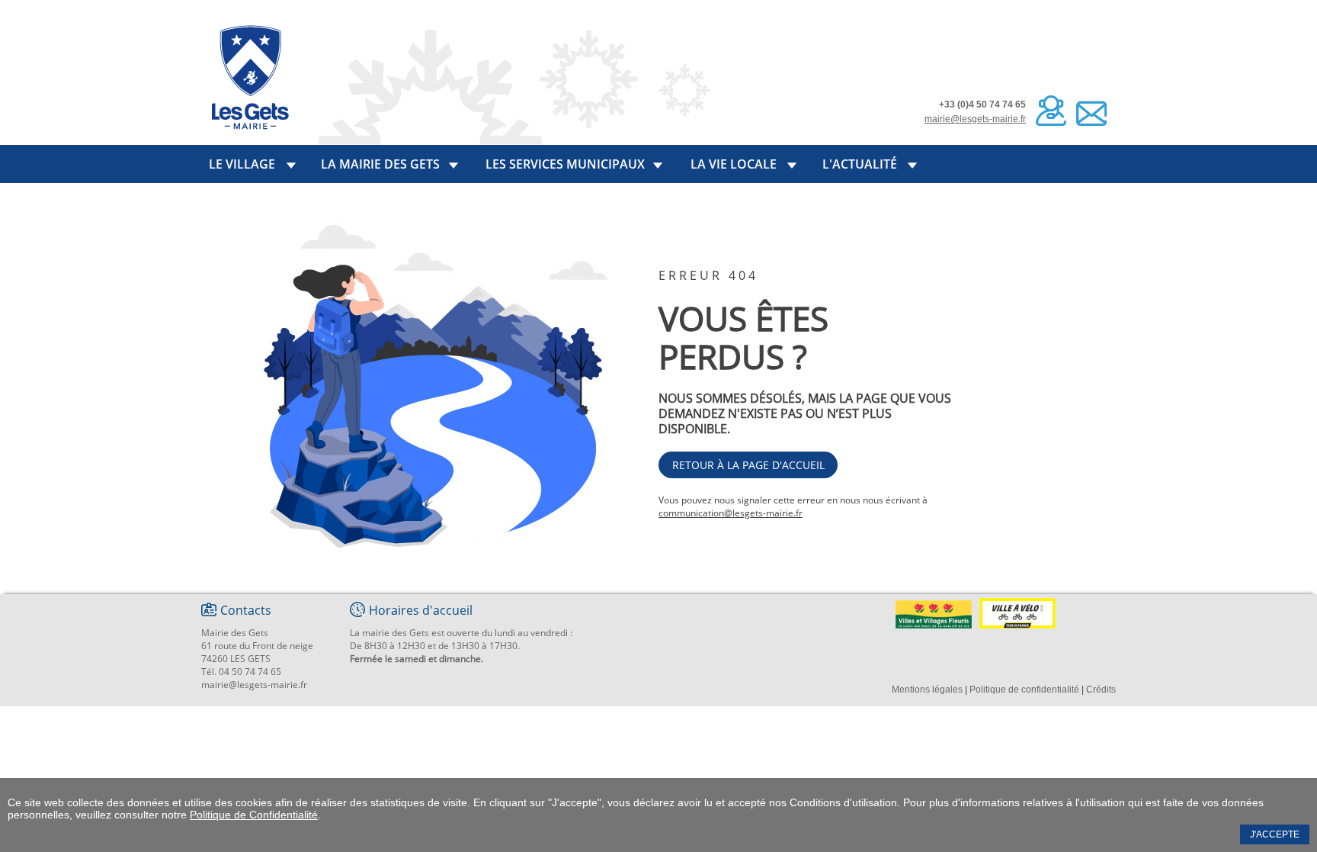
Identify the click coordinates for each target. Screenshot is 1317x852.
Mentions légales (927, 689)
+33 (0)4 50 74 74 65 (982, 104)
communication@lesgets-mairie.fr (730, 512)
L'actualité (859, 164)
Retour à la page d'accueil (748, 465)
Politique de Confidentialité (254, 815)
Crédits (1101, 689)
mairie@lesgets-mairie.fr (975, 119)
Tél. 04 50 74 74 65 (241, 671)
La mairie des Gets (380, 164)
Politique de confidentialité (1024, 689)
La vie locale (734, 164)
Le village (242, 164)
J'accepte (1274, 834)
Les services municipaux (565, 164)
